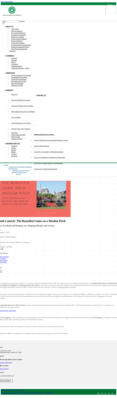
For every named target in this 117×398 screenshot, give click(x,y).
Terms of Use (5, 393)
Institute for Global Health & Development (48, 163)
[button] (21, 21)
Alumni (109, 6)
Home (6, 165)
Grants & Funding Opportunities (22, 106)
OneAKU (27, 393)
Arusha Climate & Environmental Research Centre (51, 140)
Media (109, 10)
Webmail (34, 393)
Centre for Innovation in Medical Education (48, 152)
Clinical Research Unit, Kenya (21, 123)
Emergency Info (17, 393)
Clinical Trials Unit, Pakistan (20, 129)
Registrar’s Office (17, 85)
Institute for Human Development (45, 169)
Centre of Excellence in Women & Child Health (49, 158)
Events (18, 174)
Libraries (109, 14)
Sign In (41, 393)
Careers (109, 12)
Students (110, 5)
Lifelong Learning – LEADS (20, 68)
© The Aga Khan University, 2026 (12, 390)
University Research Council (20, 100)
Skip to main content (7, 1)
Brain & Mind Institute (41, 146)
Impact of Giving (16, 139)
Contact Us (49, 393)
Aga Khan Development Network (18, 50)
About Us (14, 94)
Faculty (109, 8)
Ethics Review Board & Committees (23, 112)
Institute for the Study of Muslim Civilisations (21, 171)
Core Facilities (16, 117)
